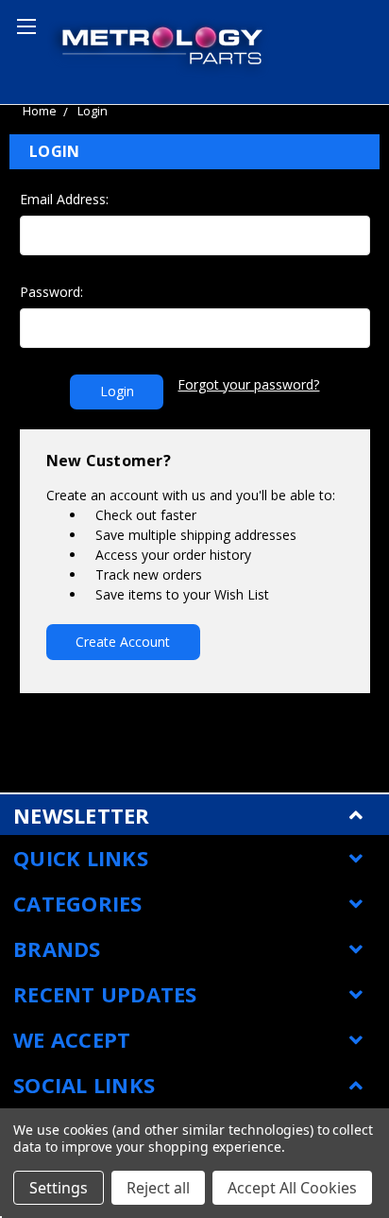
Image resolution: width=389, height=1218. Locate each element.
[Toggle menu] (23, 23)
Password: (51, 292)
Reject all (158, 1187)
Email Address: (64, 199)
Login (92, 110)
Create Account (123, 642)
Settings (58, 1187)
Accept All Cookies (292, 1187)
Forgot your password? (248, 384)
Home (40, 110)
